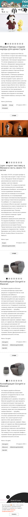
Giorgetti (5, 342)
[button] (8, 497)
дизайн (5, 105)
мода (11, 105)
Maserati (5, 345)
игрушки (5, 108)
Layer (4, 243)
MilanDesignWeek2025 (9, 246)
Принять (14, 514)
